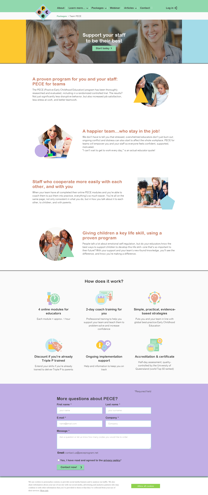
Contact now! (69, 467)
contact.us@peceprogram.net (81, 453)
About (60, 8)
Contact (145, 8)
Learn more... (77, 8)
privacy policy (112, 460)
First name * (64, 404)
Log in (169, 8)
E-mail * (61, 418)
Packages (98, 8)
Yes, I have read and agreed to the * (91, 460)
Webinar (115, 8)
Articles (129, 8)
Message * (63, 431)
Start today (103, 48)
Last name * (113, 404)
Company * (112, 418)
